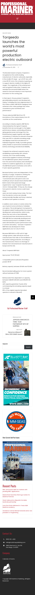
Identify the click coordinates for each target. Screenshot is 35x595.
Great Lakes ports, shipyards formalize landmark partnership (15, 501)
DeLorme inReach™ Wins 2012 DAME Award (13, 332)
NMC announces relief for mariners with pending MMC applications (15, 490)
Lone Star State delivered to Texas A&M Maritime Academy (15, 506)
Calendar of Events (9, 559)
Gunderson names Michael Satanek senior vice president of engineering (17, 511)
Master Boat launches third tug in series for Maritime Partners (16, 496)
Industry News (7, 33)
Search (5, 344)
